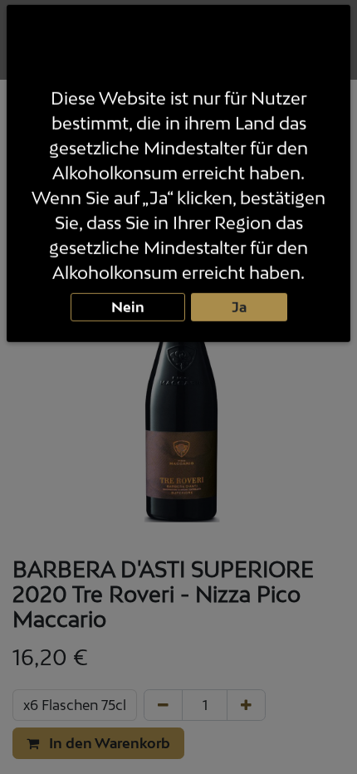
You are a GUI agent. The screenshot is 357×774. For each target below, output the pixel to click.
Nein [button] (127, 308)
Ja (239, 308)
